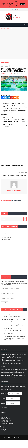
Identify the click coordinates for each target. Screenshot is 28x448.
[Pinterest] (11, 97)
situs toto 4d (3, 427)
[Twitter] (5, 97)
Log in (5, 233)
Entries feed (7, 235)
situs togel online (4, 424)
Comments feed (7, 237)
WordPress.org (7, 239)
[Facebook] (2, 97)
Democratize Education (7, 73)
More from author (16, 200)
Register (6, 231)
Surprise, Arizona (5, 62)
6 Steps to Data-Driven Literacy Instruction (15, 319)
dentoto (2, 426)
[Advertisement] (14, 44)
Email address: (4, 288)
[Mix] (17, 97)
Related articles (6, 200)
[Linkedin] (8, 97)
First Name (3, 293)
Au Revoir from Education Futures (13, 314)
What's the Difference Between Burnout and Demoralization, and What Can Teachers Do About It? (14, 330)
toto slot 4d (2, 431)
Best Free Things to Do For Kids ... (13, 166)
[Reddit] (14, 97)
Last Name (3, 298)
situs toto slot (3, 429)
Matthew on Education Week (12, 309)
